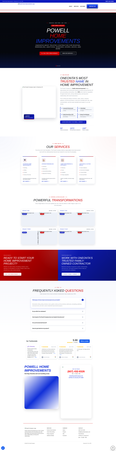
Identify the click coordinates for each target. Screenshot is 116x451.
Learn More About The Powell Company (72, 121)
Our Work (82, 6)
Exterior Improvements (51, 430)
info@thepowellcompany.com (76, 375)
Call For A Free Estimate (50, 53)
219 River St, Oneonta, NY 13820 (76, 377)
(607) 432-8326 (110, 1)
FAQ (63, 433)
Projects (64, 431)
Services (76, 6)
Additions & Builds (50, 435)
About (70, 6)
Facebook (65, 435)
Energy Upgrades (50, 433)
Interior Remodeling (51, 431)
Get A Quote (26, 181)
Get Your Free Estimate (11, 274)
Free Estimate (81, 433)
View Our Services (67, 53)
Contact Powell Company (70, 274)
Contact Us (92, 6)
